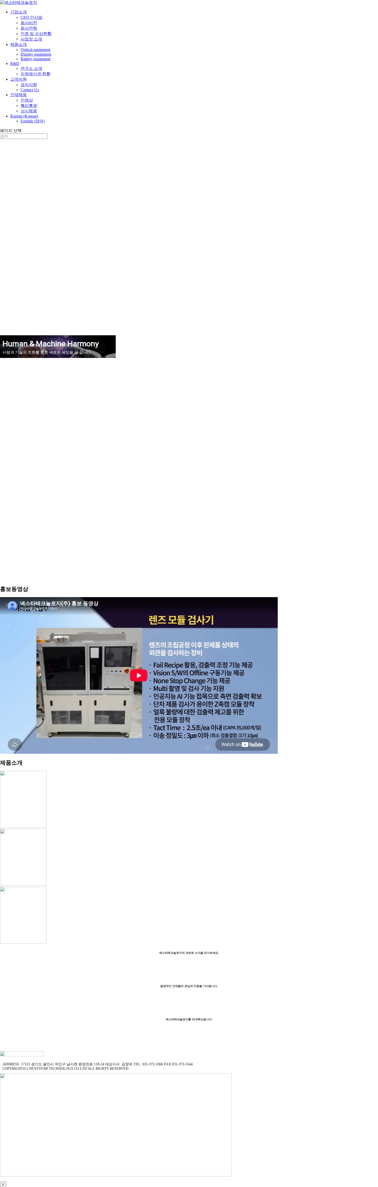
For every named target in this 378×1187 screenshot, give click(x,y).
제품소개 (18, 44)
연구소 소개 (31, 68)
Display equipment (36, 54)
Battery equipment (35, 59)
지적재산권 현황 (35, 74)
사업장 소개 (31, 39)
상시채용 (29, 111)
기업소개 (18, 12)
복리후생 (29, 105)
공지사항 (29, 84)
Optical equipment (35, 49)
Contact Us (30, 90)
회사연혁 (29, 28)
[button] (4, 254)
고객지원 (18, 79)
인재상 (27, 100)
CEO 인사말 (31, 17)
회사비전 (29, 23)
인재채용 (18, 95)
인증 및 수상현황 (36, 33)
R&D (14, 63)
